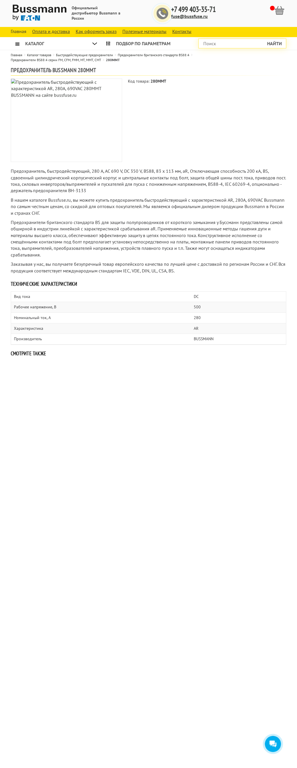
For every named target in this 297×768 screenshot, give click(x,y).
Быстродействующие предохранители (84, 55)
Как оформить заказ (96, 31)
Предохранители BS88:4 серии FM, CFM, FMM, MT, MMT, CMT (56, 60)
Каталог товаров (39, 55)
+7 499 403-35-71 (193, 9)
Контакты (181, 31)
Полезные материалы (144, 31)
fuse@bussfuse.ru (189, 16)
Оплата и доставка (51, 31)
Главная (16, 55)
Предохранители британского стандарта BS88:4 (153, 55)
